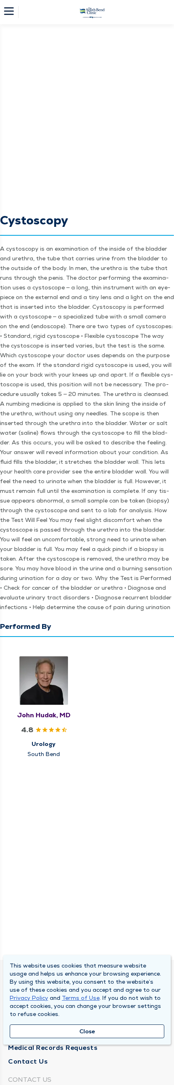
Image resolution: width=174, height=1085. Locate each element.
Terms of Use (81, 997)
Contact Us (28, 1061)
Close (87, 1031)
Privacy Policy (29, 997)
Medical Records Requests (53, 1047)
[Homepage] (92, 12)
